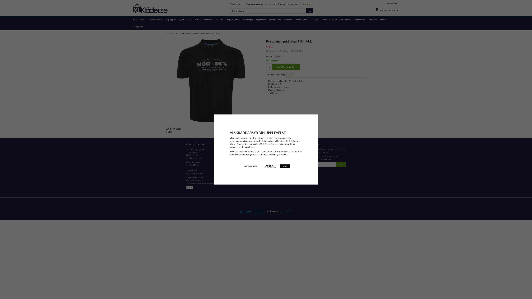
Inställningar (250, 166)
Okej (285, 166)
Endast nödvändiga (270, 166)
